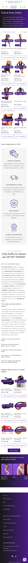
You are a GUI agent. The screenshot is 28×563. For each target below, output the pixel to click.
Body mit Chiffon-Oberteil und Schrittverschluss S (6, 102)
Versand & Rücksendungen (9, 523)
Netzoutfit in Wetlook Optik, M (20, 128)
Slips (14, 477)
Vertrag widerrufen (8, 537)
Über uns (5, 495)
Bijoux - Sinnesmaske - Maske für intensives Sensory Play (7, 414)
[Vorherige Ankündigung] (3, 2)
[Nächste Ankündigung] (25, 2)
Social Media (6, 509)
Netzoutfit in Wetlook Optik (7, 48)
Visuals (5, 526)
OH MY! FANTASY (16, 562)
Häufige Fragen (7, 498)
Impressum (5, 533)
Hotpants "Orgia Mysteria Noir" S (6, 128)
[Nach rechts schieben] (17, 483)
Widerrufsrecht (7, 519)
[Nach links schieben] (10, 483)
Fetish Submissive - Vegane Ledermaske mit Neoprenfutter (20, 414)
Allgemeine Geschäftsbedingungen (12, 516)
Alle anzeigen (14, 450)
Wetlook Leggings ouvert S (20, 48)
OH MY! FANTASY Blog (9, 505)
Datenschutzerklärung (8, 530)
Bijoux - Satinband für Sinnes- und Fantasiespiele (7, 389)
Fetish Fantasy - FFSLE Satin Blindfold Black (20, 389)
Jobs (4, 502)
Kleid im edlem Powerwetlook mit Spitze (19, 75)
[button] (3, 7)
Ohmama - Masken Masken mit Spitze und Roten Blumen (7, 439)
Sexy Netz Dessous (4, 478)
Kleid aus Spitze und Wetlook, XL (5, 75)
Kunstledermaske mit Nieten (20, 101)
